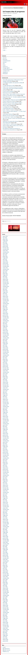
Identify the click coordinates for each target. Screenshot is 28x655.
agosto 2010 (5, 510)
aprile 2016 (5, 413)
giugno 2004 (5, 616)
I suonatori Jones (6, 70)
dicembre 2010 (5, 505)
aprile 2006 (5, 585)
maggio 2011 (5, 498)
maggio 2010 (5, 515)
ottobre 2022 (5, 302)
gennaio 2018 (5, 383)
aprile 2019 (5, 362)
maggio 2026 (5, 240)
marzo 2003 (5, 638)
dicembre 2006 (5, 573)
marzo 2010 (5, 518)
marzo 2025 (5, 260)
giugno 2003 (5, 633)
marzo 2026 (5, 243)
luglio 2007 (5, 563)
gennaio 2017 (5, 400)
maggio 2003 (5, 635)
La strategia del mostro (7, 107)
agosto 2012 (5, 476)
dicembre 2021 (5, 316)
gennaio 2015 (5, 435)
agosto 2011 (5, 493)
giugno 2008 (5, 548)
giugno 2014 (5, 445)
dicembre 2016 (5, 402)
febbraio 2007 (5, 571)
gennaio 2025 (5, 263)
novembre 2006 (6, 575)
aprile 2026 (5, 242)
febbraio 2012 (5, 485)
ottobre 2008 (5, 542)
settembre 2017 (6, 389)
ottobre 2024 (5, 267)
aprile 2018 (5, 379)
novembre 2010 (6, 506)
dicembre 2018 (5, 367)
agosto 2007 (5, 562)
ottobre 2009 (5, 525)
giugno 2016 (5, 410)
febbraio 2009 (5, 536)
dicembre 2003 (5, 625)
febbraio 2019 (5, 365)
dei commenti (6, 650)
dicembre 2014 (5, 436)
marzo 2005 (5, 603)
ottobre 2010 (5, 508)
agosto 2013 (5, 459)
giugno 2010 (5, 513)
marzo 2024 (5, 277)
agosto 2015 (5, 425)
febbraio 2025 (5, 262)
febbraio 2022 (5, 313)
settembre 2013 (6, 458)
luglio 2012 (5, 478)
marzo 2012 (5, 483)
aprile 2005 (5, 602)
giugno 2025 (5, 256)
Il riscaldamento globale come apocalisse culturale (13, 82)
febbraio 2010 (5, 519)
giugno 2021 (5, 325)
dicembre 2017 (5, 385)
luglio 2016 (5, 409)
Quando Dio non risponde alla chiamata (10, 121)
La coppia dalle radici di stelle (8, 85)
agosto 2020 (5, 339)
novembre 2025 (6, 249)
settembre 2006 (6, 578)
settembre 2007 (6, 561)
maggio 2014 (5, 446)
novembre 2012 (6, 472)
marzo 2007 (5, 569)
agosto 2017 (5, 390)
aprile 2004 (5, 619)
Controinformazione (6, 60)
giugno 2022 (5, 307)
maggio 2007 (5, 566)
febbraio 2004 (5, 622)
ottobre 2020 (5, 336)
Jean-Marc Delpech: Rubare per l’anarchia (11, 99)
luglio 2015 (5, 426)
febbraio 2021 (5, 330)
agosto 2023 (5, 287)
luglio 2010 (5, 512)
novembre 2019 (6, 352)
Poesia (4, 65)
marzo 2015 (5, 432)
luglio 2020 (5, 340)
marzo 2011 (5, 500)
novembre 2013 (6, 455)
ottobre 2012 (5, 473)
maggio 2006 (5, 583)
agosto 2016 (5, 407)
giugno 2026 (5, 239)
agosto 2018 (5, 373)
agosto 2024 (5, 270)
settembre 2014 (6, 440)
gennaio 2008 (5, 555)
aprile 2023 (5, 293)
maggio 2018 (5, 377)
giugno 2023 (5, 290)
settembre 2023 (6, 286)
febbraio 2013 (5, 468)
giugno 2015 (5, 428)
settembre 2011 (6, 492)
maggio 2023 (5, 292)
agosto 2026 (5, 236)
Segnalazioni (5, 72)
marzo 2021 (5, 329)
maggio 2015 (5, 429)
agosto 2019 (5, 356)
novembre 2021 (6, 317)
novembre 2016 (6, 403)
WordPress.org (6, 651)
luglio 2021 (5, 323)
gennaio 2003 (5, 641)
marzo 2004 (5, 621)
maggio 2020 (5, 343)
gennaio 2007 (5, 572)
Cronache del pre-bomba (7, 69)
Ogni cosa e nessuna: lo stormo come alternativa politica (14, 118)
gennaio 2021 (5, 332)
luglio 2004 (5, 615)
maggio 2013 (5, 463)
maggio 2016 (5, 412)
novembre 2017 (6, 386)
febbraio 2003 (5, 639)
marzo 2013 (5, 466)
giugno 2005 (5, 599)
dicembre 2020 (5, 333)
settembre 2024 (6, 269)
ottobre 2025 (5, 250)
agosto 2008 (5, 545)
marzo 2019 (5, 363)
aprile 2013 (5, 465)
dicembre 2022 (5, 299)
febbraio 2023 (5, 296)
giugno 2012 (5, 479)
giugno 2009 (5, 530)
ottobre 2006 (5, 576)
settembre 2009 (6, 526)
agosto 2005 (5, 596)
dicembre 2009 (5, 522)
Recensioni (15, 13)
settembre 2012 (6, 475)
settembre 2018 (6, 372)
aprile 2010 (5, 516)
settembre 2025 (6, 252)
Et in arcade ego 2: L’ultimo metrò (9, 117)
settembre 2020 (6, 337)
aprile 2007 (5, 568)
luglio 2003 (5, 632)
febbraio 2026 (5, 244)
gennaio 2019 (5, 366)
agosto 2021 (5, 322)
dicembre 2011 (5, 488)
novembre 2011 (6, 489)
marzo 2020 (5, 346)
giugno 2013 (5, 462)
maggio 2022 (5, 309)
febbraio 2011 (5, 502)
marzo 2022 (5, 312)
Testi (4, 63)
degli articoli (6, 648)
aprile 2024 (5, 276)
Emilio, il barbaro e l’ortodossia (9, 109)
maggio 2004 (5, 618)
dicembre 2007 (5, 556)
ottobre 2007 (5, 559)
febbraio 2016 (5, 416)
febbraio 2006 (5, 588)
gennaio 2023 (5, 297)
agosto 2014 (5, 442)
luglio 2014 (5, 443)
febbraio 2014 (5, 450)
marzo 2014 (5, 449)
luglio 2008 (5, 546)
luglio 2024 (5, 272)
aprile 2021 (5, 327)
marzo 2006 (5, 586)
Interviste (4, 62)
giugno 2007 (5, 565)
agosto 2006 (5, 579)
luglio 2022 (5, 306)
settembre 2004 (6, 612)
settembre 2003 (6, 629)
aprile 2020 (5, 345)
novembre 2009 (6, 523)
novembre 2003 (6, 626)
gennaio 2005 (5, 606)
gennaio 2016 (5, 418)
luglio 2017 (5, 392)
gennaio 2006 (5, 589)
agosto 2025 (5, 253)
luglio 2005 (5, 598)
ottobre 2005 (5, 593)
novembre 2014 (6, 438)
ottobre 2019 (5, 353)
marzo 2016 (5, 415)
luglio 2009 (5, 529)
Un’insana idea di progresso (14, 11)
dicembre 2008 (5, 539)
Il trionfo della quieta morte (8, 108)
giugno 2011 (5, 496)
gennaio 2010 (5, 520)
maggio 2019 (5, 360)
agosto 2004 (5, 613)
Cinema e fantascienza (9, 101)
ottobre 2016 (5, 405)
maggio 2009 (5, 532)
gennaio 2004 (5, 623)
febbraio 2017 (5, 399)
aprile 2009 (5, 533)
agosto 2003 (5, 631)
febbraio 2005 (5, 605)
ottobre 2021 (5, 319)
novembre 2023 (6, 283)
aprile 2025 (5, 259)
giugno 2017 (5, 393)
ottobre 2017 (5, 387)
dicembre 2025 (5, 247)
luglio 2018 (5, 375)
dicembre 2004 (5, 608)
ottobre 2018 (5, 370)
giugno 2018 (5, 376)
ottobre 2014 (5, 439)
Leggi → (4, 50)
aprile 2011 (5, 499)
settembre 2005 (6, 595)
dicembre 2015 (5, 419)
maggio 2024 (5, 275)
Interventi (4, 57)
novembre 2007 (6, 558)
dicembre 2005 (5, 591)
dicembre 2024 (5, 265)
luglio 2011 (5, 495)
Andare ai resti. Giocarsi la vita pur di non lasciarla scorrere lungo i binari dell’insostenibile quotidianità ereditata (13, 88)
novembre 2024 (6, 266)
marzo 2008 (5, 552)
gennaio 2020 (5, 349)
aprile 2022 (5, 310)
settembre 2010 (6, 509)
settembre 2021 (6, 320)
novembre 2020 (6, 335)
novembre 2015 (6, 420)
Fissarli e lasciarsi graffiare (8, 91)
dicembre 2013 (5, 453)
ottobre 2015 (5, 422)
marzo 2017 (5, 397)
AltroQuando (5, 73)
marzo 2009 (5, 535)
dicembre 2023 (5, 282)
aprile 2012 (5, 482)
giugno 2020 (5, 342)
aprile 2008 (5, 550)
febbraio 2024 (5, 279)
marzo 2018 (5, 380)
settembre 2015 (6, 423)
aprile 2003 (5, 636)
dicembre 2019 (5, 350)
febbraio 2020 (5, 347)
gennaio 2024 (5, 280)
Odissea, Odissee (6, 105)
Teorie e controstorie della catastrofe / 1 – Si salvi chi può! (14, 111)
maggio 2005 (5, 601)
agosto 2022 (5, 305)
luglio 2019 (5, 357)
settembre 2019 (6, 355)
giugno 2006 (5, 582)
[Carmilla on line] (14, 2)
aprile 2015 (5, 430)
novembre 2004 (6, 609)
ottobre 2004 (5, 611)
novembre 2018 (6, 369)
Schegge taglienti (6, 67)
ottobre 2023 (5, 285)
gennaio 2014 (5, 452)
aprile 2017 (5, 396)
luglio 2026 (5, 237)
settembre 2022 (6, 303)
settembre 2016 (6, 406)
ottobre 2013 (5, 456)
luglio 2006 (5, 581)
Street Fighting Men (6, 122)
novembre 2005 (6, 592)
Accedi (4, 647)
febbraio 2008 (5, 553)
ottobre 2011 (5, 490)
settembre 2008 (6, 543)
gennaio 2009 (5, 538)
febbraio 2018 (5, 382)
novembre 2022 (6, 300)
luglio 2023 (5, 289)
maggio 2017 (5, 395)
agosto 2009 (5, 528)
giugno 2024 (5, 273)
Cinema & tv (5, 66)
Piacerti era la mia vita (7, 92)
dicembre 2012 (5, 470)
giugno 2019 (5, 359)
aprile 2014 (5, 448)
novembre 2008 (6, 540)
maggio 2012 (5, 480)
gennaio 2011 (5, 503)
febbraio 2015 (5, 433)
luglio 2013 (5, 460)
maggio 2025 (5, 257)
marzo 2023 (5, 295)
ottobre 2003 (5, 628)
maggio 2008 (5, 549)
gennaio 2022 (5, 315)
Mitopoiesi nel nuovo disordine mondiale (10, 115)
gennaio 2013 (5, 469)
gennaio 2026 (5, 246)
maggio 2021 (5, 326)
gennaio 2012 (5, 486)
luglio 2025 (5, 254)
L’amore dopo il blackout (7, 114)
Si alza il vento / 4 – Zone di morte (9, 124)
